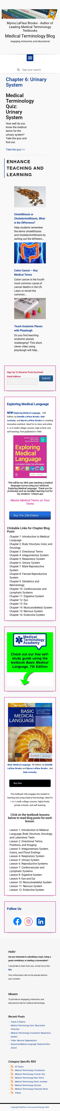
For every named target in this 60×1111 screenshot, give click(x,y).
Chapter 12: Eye (19, 600)
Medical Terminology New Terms (29, 1078)
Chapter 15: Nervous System (26, 611)
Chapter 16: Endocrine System (27, 614)
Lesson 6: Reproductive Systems (29, 863)
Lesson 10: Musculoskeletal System (31, 882)
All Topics (19, 1067)
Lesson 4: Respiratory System (27, 856)
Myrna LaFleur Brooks (31, 420)
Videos (18, 1093)
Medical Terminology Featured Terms (31, 1089)
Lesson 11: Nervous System (26, 886)
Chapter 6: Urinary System (25, 562)
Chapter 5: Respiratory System (27, 558)
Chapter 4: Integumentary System (29, 555)
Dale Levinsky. (30, 772)
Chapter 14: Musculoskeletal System (31, 607)
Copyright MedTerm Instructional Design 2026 (30, 1107)
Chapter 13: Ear (19, 603)
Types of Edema (18, 1022)
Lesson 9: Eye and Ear (22, 878)
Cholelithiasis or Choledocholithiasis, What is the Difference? (29, 218)
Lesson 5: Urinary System (24, 860)
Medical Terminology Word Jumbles (31, 1082)
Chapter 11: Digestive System (27, 596)
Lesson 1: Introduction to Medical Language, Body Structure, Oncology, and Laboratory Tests (31, 833)
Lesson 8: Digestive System (26, 874)
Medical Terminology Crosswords (30, 1070)
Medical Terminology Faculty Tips (30, 1074)
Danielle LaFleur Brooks (28, 416)
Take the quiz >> (15, 149)
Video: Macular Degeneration (24, 1040)
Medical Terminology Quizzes (28, 1085)
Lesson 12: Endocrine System (27, 889)
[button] (30, 57)
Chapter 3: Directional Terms (26, 551)
